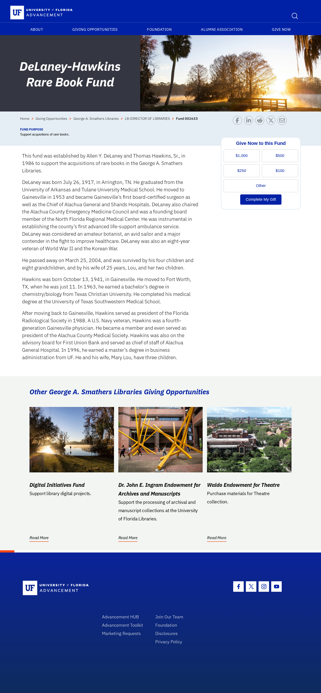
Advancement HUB (120, 617)
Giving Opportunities (95, 29)
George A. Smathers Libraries (96, 118)
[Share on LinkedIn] (249, 121)
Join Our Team (169, 617)
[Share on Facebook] (238, 121)
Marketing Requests (121, 633)
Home (24, 118)
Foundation (159, 29)
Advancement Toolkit (122, 625)
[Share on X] (272, 121)
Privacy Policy (168, 642)
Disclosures (166, 633)
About (36, 29)
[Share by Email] (283, 121)
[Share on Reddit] (260, 121)
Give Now (281, 29)
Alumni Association (222, 29)
